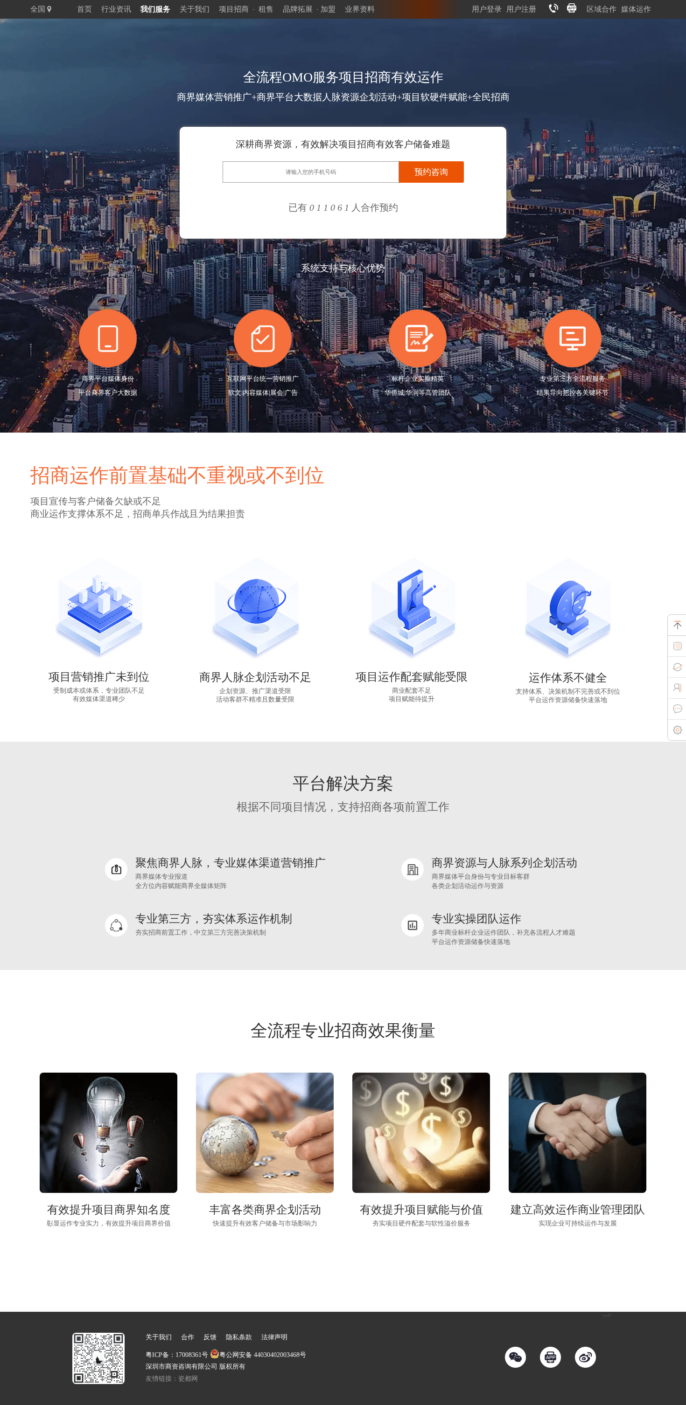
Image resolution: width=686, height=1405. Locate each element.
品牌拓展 (298, 9)
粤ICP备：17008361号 (177, 1354)
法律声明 (274, 1337)
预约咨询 (431, 172)
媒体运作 (636, 9)
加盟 (328, 9)
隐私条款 (239, 1337)
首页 (84, 9)
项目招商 (234, 9)
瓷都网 (188, 1378)
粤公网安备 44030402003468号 (262, 1354)
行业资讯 (116, 9)
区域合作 (601, 9)
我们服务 (155, 9)
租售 (266, 9)
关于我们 (195, 9)
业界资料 (360, 9)
